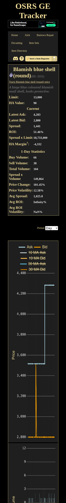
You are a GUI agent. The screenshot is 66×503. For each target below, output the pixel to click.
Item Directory (19, 50)
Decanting (16, 42)
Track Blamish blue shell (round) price (29, 81)
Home (14, 35)
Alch (27, 35)
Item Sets (34, 42)
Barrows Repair (45, 35)
